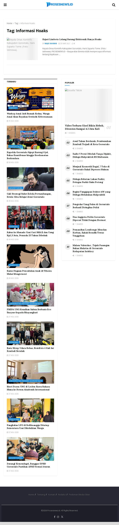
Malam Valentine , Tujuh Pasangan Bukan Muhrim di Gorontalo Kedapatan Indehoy (91, 248)
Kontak (51, 494)
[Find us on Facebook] (54, 517)
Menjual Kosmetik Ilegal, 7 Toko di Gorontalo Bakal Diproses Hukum (91, 168)
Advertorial (15, 188)
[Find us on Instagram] (58, 517)
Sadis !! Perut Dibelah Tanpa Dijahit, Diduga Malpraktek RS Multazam (92, 155)
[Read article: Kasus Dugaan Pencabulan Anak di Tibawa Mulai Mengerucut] (30, 256)
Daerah (13, 108)
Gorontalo (15, 146)
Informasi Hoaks (27, 23)
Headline (14, 265)
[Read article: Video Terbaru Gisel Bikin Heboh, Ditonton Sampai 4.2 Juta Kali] (88, 105)
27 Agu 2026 (13, 317)
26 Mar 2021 (65, 43)
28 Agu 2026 (13, 162)
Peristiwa (14, 419)
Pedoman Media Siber (79, 494)
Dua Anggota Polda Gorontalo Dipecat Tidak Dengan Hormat (89, 218)
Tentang (41, 494)
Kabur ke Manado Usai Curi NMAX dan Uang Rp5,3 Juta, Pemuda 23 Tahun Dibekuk (30, 234)
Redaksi (62, 494)
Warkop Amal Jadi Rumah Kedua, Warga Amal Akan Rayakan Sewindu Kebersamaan (30, 115)
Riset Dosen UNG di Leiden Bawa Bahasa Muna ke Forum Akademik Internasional (28, 388)
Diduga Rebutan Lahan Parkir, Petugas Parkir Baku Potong (89, 181)
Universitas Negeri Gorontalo (25, 303)
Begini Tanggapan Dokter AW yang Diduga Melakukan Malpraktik (91, 193)
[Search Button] (113, 4)
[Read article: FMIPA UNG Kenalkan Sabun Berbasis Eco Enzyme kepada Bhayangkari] (30, 295)
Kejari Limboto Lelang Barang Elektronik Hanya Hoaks (71, 39)
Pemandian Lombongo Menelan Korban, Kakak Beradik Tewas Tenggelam (90, 232)
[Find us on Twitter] (62, 517)
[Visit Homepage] (59, 5)
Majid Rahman (51, 43)
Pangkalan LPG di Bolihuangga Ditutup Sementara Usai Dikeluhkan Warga (28, 427)
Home (9, 23)
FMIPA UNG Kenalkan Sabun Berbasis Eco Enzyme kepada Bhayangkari (29, 311)
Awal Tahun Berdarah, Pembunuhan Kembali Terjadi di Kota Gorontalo (92, 143)
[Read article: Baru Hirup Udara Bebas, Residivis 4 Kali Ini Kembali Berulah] (30, 333)
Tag (16, 23)
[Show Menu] (5, 4)
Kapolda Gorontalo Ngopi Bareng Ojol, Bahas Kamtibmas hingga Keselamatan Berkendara (27, 155)
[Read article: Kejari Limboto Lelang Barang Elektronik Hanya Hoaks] (22, 49)
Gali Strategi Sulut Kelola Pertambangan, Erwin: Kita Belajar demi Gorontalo (29, 195)
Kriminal (13, 226)
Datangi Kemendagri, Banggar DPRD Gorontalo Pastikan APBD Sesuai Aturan (28, 465)
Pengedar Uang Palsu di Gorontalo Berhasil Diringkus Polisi (91, 206)
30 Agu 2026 (13, 121)
